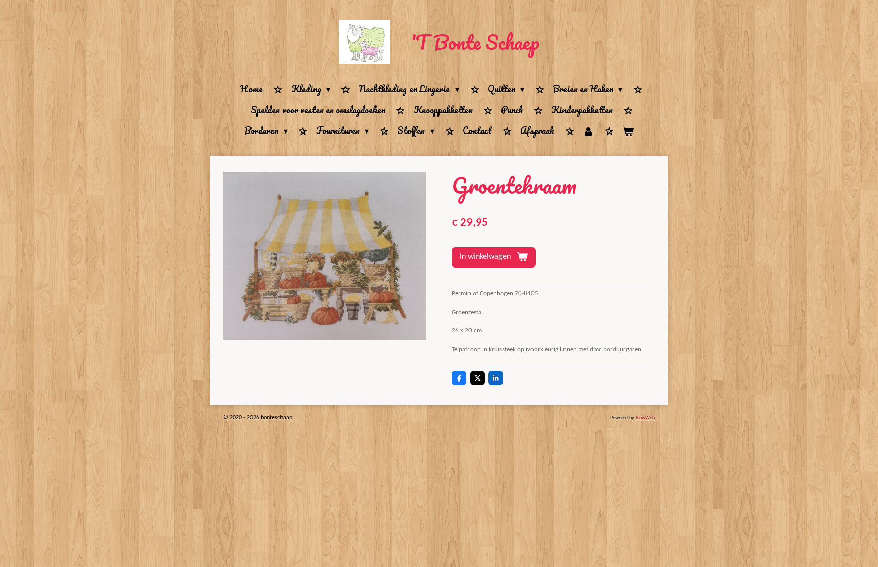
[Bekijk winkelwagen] (628, 131)
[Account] (588, 131)
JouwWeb (645, 418)
